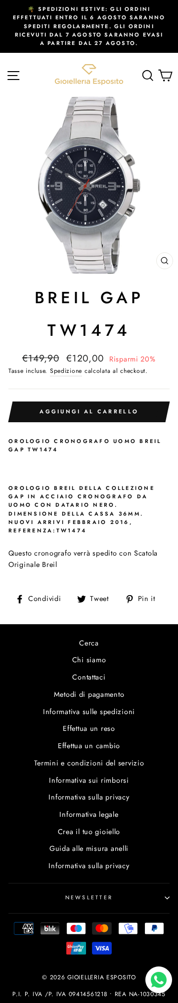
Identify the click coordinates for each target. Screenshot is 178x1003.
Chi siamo (89, 660)
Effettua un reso (89, 728)
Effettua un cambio (89, 746)
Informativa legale (88, 814)
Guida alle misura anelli (89, 848)
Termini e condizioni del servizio (89, 763)
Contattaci (88, 677)
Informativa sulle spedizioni (89, 712)
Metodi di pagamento (89, 694)
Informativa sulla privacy (88, 797)
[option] (89, 26)
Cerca (89, 643)
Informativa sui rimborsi (89, 780)
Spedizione (66, 370)
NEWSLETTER (89, 897)
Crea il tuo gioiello (89, 832)
